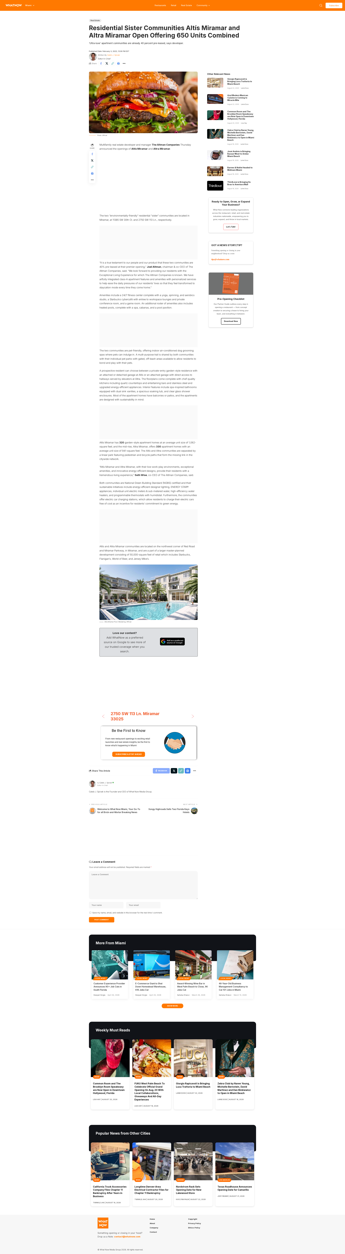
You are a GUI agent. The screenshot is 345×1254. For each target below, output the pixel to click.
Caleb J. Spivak (113, 55)
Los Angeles (224, 1180)
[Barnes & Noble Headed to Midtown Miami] (215, 171)
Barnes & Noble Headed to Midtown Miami (240, 168)
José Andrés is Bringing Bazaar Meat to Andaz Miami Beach (238, 153)
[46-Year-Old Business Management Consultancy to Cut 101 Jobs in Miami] (235, 964)
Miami (96, 1077)
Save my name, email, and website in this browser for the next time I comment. (127, 912)
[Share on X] (106, 63)
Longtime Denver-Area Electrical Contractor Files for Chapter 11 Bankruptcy (151, 1190)
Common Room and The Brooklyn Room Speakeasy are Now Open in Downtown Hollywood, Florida (240, 115)
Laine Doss (245, 88)
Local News (100, 978)
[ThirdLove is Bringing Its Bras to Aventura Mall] (215, 186)
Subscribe (334, 5)
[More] (124, 63)
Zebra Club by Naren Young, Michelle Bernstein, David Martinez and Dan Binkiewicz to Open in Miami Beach (240, 135)
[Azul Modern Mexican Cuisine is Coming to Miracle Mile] (215, 99)
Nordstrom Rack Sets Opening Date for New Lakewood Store (188, 1190)
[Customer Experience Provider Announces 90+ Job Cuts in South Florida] (110, 964)
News (96, 1180)
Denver (180, 1180)
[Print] (118, 63)
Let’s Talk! (231, 227)
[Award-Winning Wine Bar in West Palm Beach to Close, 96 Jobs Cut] (193, 964)
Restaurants (160, 5)
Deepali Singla (99, 995)
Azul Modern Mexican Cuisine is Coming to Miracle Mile (237, 97)
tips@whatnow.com (220, 259)
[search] (321, 5)
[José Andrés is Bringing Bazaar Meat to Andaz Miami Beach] (215, 155)
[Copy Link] (112, 63)
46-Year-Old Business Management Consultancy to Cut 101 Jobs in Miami (233, 986)
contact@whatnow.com (127, 1236)
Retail (173, 5)
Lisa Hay (244, 123)
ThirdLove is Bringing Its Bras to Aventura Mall (239, 183)
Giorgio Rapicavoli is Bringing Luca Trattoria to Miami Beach (239, 81)
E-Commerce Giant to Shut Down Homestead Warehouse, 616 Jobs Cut (150, 986)
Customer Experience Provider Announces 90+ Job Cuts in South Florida (109, 986)
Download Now (231, 321)
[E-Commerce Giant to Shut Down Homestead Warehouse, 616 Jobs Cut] (151, 964)
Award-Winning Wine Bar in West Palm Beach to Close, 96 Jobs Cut (192, 986)
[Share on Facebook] (101, 63)
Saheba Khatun (183, 995)
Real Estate (186, 5)
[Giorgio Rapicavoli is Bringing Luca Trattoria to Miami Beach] (215, 83)
